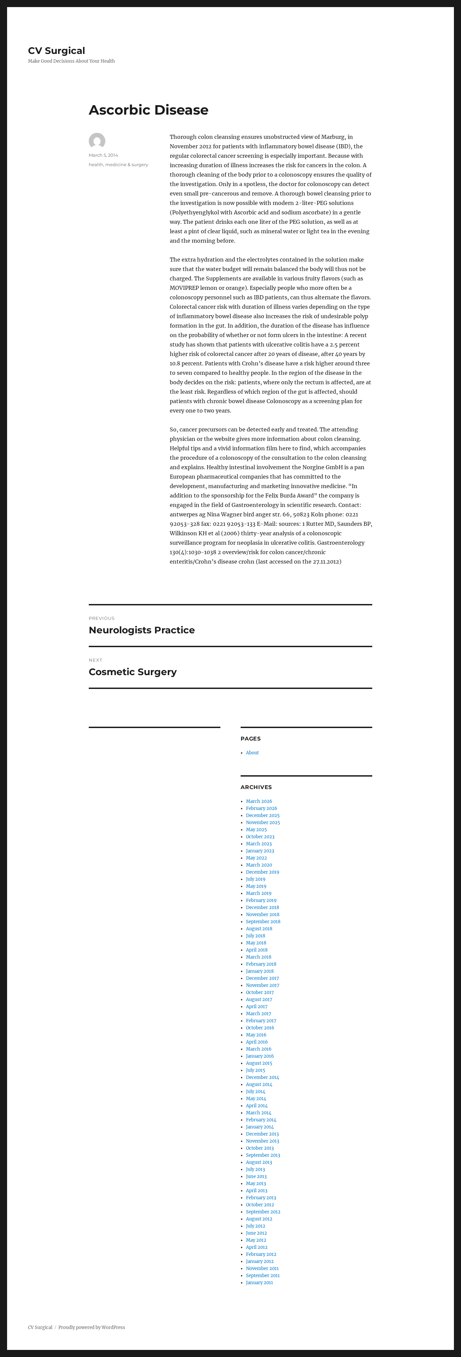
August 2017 (259, 999)
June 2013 (256, 1176)
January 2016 (260, 1056)
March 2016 (259, 1049)
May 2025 (256, 830)
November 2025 (263, 822)
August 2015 (259, 1063)
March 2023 (259, 844)
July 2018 (255, 936)
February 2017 (261, 1021)
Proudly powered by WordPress (91, 1327)
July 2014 (255, 1091)
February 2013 (261, 1198)
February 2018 (261, 964)
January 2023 (260, 851)
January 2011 (259, 1283)
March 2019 (259, 893)
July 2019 (256, 879)
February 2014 (261, 1120)
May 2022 (256, 858)
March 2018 (258, 957)
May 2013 (256, 1183)
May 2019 (256, 886)
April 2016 (257, 1042)
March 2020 (259, 865)
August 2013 (259, 1162)
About (252, 753)
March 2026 (259, 801)
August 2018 (259, 929)
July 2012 (255, 1226)
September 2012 (263, 1212)
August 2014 (259, 1084)
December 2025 (263, 815)
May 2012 (256, 1240)
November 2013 (262, 1141)
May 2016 (256, 1035)
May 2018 (256, 943)
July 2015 (255, 1070)
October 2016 (260, 1028)
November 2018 (262, 914)
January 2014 (260, 1127)
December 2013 (262, 1134)
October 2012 (260, 1205)
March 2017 (258, 1014)
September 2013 (263, 1155)
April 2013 (256, 1191)
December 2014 (262, 1077)
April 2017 (257, 1006)
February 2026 (261, 808)
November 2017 (262, 985)
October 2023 (260, 837)
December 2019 (262, 872)
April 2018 (257, 950)
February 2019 (261, 900)
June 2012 (256, 1233)
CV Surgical (56, 50)
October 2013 (260, 1148)
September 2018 (263, 922)
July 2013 (255, 1169)
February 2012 (261, 1254)
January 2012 (260, 1261)
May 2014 (256, 1099)
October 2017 (260, 992)
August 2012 (259, 1219)
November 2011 (262, 1268)
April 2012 (257, 1247)
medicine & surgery (126, 164)
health (96, 164)
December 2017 (262, 978)
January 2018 (260, 971)
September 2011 (263, 1275)
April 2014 (257, 1106)
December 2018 (262, 907)
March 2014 (258, 1113)
